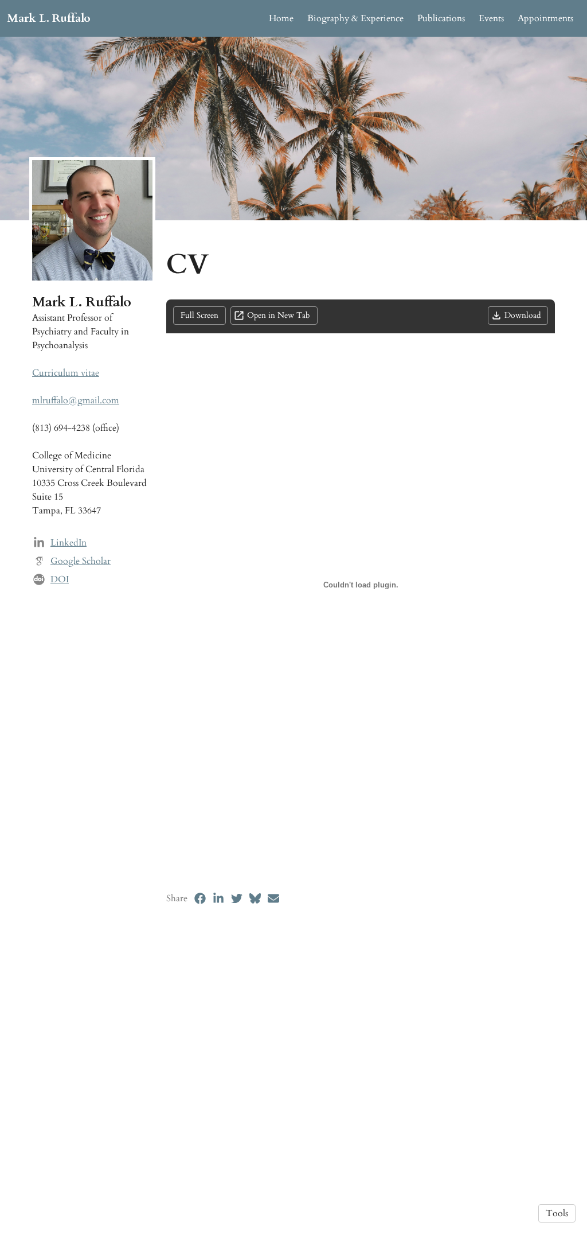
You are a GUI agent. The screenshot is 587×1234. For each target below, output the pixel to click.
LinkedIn (68, 542)
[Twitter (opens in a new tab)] (236, 898)
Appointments (545, 18)
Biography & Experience (355, 18)
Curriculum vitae (65, 373)
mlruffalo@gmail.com (75, 400)
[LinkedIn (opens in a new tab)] (218, 898)
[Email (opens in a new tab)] (273, 898)
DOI (59, 579)
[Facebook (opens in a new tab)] (200, 898)
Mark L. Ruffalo (49, 18)
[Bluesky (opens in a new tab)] (255, 898)
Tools (557, 1213)
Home (281, 18)
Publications (441, 18)
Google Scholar (80, 561)
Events (491, 18)
